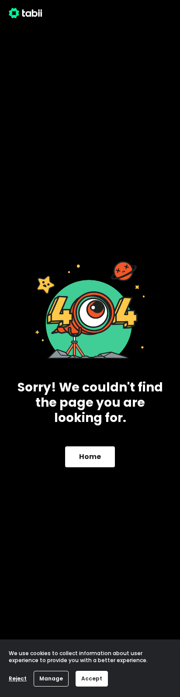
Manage (51, 678)
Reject (18, 678)
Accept (91, 678)
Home (90, 457)
